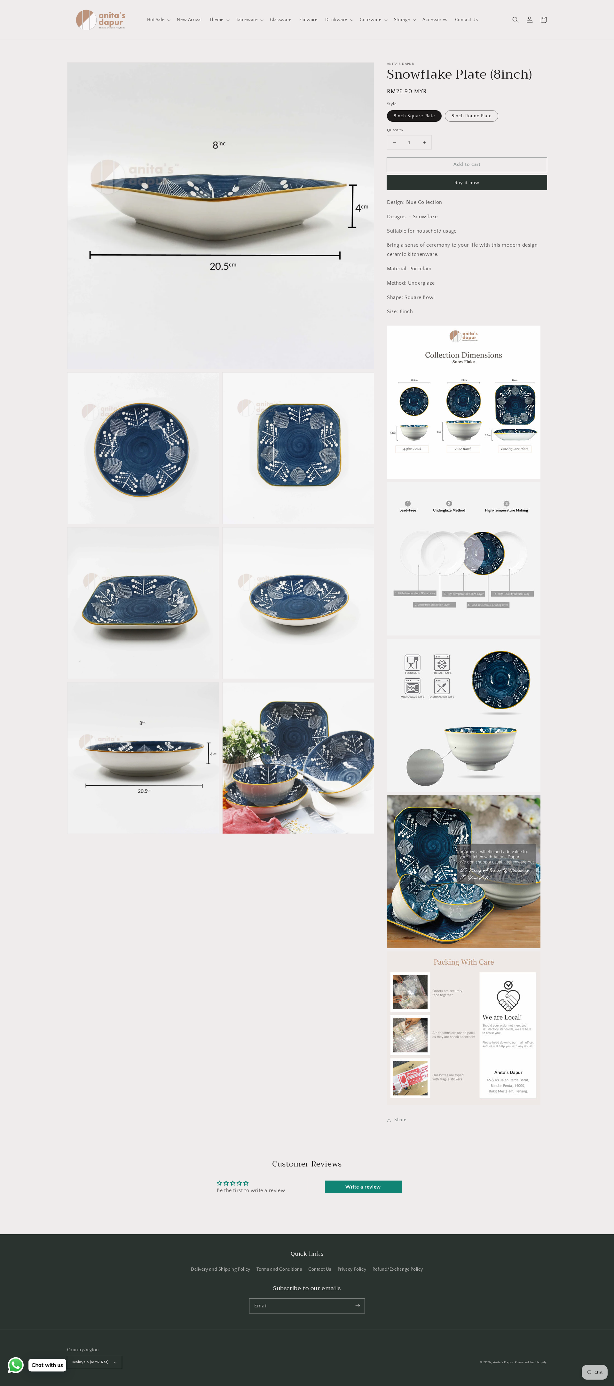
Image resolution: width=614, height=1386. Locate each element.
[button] (515, 20)
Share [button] (400, 1119)
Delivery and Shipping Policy (220, 1269)
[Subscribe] (357, 1306)
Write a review (363, 1187)
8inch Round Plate (472, 116)
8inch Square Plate (414, 116)
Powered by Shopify (531, 1362)
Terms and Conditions (279, 1269)
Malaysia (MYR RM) (90, 1362)
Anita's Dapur (503, 1362)
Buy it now (466, 182)
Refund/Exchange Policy (398, 1269)
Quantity (395, 130)
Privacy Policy (352, 1269)
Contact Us (319, 1269)
